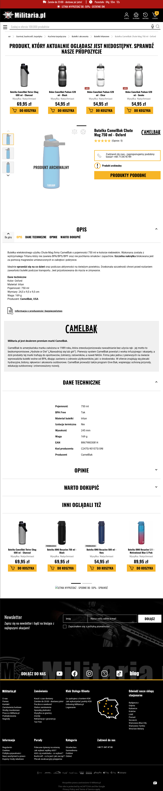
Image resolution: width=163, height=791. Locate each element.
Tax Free (38, 722)
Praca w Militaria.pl (10, 713)
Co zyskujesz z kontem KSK (78, 698)
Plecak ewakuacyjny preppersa (48, 759)
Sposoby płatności (42, 710)
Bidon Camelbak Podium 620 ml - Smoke (138, 93)
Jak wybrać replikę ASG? (45, 750)
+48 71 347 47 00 (105, 747)
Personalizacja (51, 546)
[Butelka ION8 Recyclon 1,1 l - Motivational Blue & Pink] (141, 534)
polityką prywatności (99, 626)
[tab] (81, 387)
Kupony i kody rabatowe (13, 759)
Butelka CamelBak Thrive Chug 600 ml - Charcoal (24, 93)
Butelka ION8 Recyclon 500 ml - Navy (101, 551)
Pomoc (5, 701)
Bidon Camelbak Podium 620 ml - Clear (100, 93)
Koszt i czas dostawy (43, 698)
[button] (8, 152)
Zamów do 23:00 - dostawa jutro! (48, 701)
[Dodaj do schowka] (83, 132)
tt (114, 673)
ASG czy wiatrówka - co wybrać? (48, 753)
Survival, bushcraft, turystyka (29, 36)
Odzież (69, 756)
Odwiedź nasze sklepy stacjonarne (141, 693)
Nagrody (6, 719)
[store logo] (23, 15)
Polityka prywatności (11, 753)
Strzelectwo (71, 747)
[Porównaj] (74, 132)
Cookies (6, 750)
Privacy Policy (69, 789)
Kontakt (5, 704)
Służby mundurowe (11, 710)
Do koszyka (28, 110)
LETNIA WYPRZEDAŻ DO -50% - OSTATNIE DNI (83, 6)
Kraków (132, 711)
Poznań (132, 717)
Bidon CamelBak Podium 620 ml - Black (62, 93)
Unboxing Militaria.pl (75, 704)
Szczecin (133, 720)
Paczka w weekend (43, 704)
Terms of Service (87, 789)
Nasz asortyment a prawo (13, 756)
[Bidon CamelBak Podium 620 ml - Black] (62, 76)
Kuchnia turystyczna (57, 36)
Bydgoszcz (133, 702)
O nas (5, 698)
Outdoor (69, 753)
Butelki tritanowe (101, 36)
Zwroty (37, 716)
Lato (87, 88)
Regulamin (7, 747)
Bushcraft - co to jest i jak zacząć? (49, 756)
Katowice (133, 708)
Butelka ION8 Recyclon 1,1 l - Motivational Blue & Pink (141, 551)
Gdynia (132, 705)
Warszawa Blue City (138, 723)
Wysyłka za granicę (43, 713)
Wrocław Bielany (136, 728)
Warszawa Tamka (137, 726)
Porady (38, 740)
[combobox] (85, 27)
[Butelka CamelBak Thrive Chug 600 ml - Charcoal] (24, 76)
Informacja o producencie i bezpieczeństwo (38, 310)
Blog (134, 673)
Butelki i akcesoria (80, 36)
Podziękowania (9, 716)
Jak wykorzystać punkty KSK (79, 701)
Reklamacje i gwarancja (45, 719)
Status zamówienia (42, 707)
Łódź (131, 714)
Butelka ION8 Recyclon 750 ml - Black (62, 551)
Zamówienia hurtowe (11, 707)
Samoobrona (71, 750)
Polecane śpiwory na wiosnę (47, 747)
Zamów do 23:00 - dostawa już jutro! (65, 2)
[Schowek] (136, 15)
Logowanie (71, 707)
